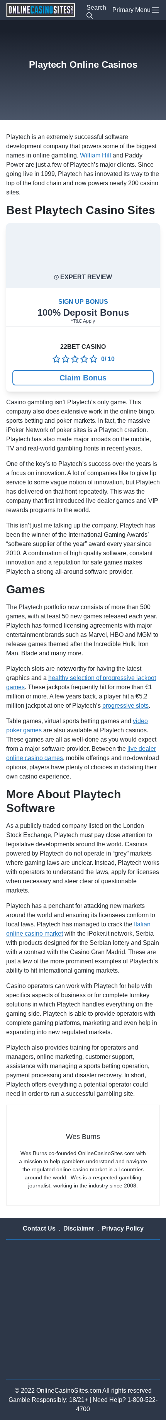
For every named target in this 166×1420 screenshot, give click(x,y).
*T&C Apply (83, 321)
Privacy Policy (123, 1228)
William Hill (95, 155)
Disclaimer (78, 1228)
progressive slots (125, 705)
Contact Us (39, 1228)
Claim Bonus (83, 377)
